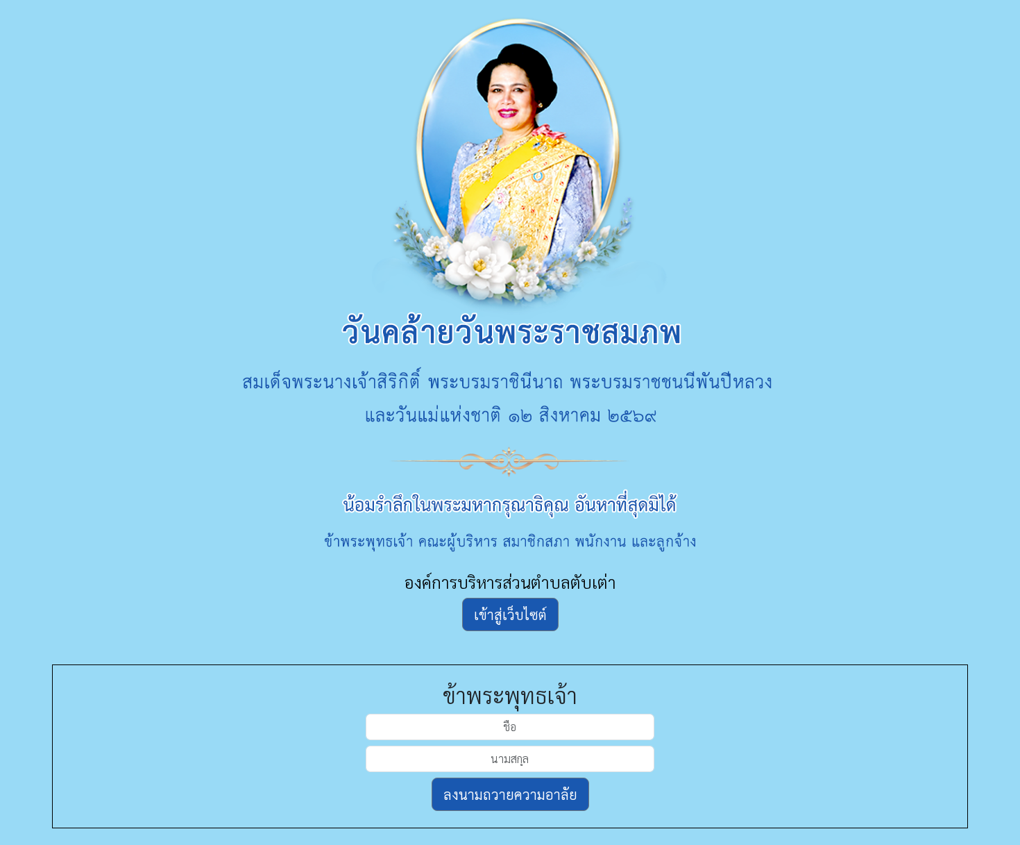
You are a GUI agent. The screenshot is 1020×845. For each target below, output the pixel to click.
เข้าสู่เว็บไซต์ (510, 614)
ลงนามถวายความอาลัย (510, 794)
